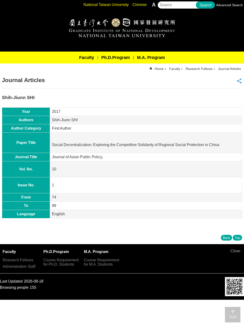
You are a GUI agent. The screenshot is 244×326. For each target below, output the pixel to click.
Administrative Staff (19, 266)
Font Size (154, 4)
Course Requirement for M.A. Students (101, 262)
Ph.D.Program (115, 57)
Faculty (86, 57)
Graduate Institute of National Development (122, 27)
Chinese (139, 5)
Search (205, 5)
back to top (232, 314)
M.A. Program (151, 57)
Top (237, 238)
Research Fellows (199, 69)
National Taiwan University (106, 5)
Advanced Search (229, 5)
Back (226, 238)
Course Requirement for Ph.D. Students (61, 262)
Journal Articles (229, 69)
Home (159, 69)
